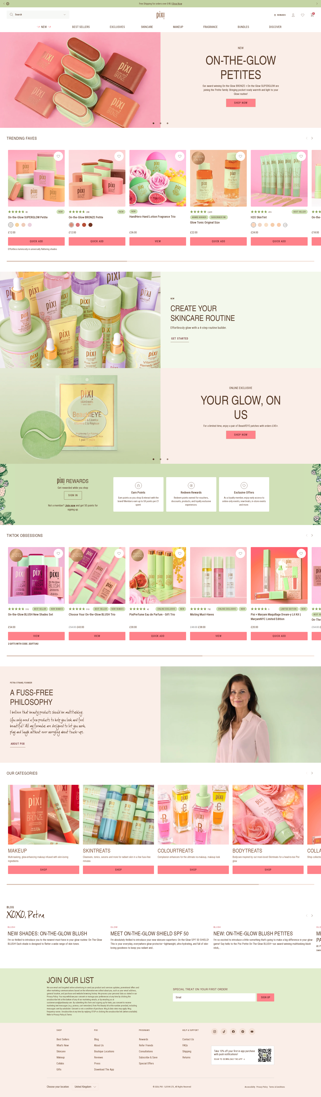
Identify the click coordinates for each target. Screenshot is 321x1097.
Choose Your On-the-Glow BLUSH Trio (92, 614)
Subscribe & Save (148, 1057)
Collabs (60, 1063)
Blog (96, 1039)
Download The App (104, 1069)
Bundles (243, 27)
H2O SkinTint (259, 217)
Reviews (98, 1057)
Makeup (178, 27)
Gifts (59, 1069)
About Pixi (18, 743)
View (158, 241)
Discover (275, 27)
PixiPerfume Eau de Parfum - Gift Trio (152, 614)
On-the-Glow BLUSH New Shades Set (30, 614)
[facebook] (233, 1031)
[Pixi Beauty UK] (160, 15)
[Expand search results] (64, 14)
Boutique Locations (104, 1051)
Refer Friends (146, 1045)
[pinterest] (242, 1031)
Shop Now (240, 102)
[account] (293, 15)
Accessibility (250, 1087)
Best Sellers (81, 27)
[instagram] (214, 1031)
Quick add (36, 241)
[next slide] (312, 773)
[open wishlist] (303, 15)
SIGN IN (73, 495)
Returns (186, 1057)
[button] (153, 123)
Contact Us (188, 1039)
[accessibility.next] (317, 3)
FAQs (185, 1045)
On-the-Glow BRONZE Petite (86, 217)
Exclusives (117, 27)
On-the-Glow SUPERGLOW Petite (28, 217)
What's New (63, 1045)
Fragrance (210, 27)
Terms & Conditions (277, 1087)
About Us (99, 1045)
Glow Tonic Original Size (205, 222)
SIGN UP (265, 997)
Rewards (281, 15)
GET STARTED (179, 338)
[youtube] (252, 1031)
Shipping (186, 1051)
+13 (285, 225)
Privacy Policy (262, 1087)
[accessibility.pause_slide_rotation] (8, 4)
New (44, 27)
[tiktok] (224, 1031)
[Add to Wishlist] (58, 156)
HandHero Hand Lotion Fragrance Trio (152, 216)
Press (97, 1063)
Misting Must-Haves (202, 614)
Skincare (147, 27)
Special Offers (146, 1063)
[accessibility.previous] (4, 3)
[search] (11, 15)
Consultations (146, 1051)
